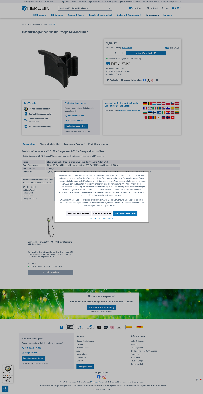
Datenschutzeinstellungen (78, 213)
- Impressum (95, 218)
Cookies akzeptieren (102, 213)
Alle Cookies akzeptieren (125, 213)
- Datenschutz (107, 218)
